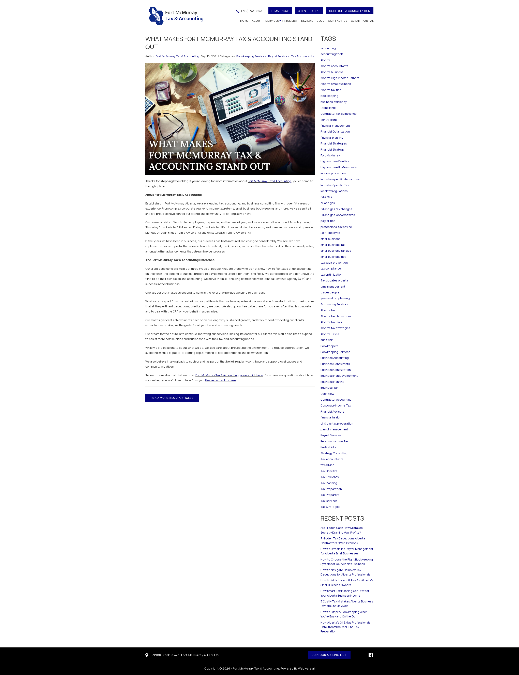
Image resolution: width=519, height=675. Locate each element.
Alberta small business (336, 84)
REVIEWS (307, 20)
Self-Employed (330, 233)
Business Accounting (335, 358)
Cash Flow (327, 394)
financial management (335, 125)
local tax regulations (334, 191)
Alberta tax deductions (336, 316)
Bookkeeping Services (251, 56)
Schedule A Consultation (349, 11)
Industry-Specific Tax (335, 185)
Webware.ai (306, 668)
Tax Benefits (329, 471)
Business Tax (329, 387)
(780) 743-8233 (252, 11)
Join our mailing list (329, 655)
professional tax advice (336, 227)
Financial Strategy (332, 149)
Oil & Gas (326, 197)
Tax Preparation (331, 489)
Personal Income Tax (334, 441)
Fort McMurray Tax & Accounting (269, 181)
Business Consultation (336, 370)
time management (333, 286)
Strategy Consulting (334, 453)
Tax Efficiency (330, 477)
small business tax (333, 245)
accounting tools (332, 54)
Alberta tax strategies (335, 328)
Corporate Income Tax (336, 405)
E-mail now (280, 11)
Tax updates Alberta (334, 280)
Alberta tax (328, 310)
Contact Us (338, 20)
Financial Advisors (332, 411)
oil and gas (328, 203)
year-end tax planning (335, 298)
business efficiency (333, 102)
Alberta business (332, 72)
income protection (333, 173)
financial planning (332, 137)
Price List (290, 20)
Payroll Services (278, 56)
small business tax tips (336, 250)
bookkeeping (329, 96)
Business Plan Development (339, 376)
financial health (331, 417)
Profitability (328, 447)
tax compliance (331, 268)
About (257, 20)
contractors (329, 120)
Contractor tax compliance (339, 114)
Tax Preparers (330, 495)
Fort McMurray (330, 155)
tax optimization (331, 274)
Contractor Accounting (336, 399)
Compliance (329, 108)
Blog (321, 20)
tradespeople (330, 292)
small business (330, 239)
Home (244, 20)
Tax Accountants (302, 56)
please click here (251, 375)
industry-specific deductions (340, 179)
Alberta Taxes (330, 334)
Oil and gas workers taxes (338, 215)
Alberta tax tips (331, 90)
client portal (309, 11)
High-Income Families (335, 161)
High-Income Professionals (339, 167)
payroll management (334, 429)
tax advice (327, 465)
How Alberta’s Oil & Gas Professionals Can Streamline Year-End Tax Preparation (345, 626)
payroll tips (328, 221)
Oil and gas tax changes (336, 209)
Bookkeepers (330, 346)
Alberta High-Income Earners (340, 78)
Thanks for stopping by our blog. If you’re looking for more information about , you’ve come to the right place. (229, 183)
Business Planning (332, 382)
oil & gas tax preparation (337, 423)
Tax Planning (329, 483)
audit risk (327, 340)
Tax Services (329, 501)
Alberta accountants (334, 66)
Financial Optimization (335, 131)
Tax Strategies (330, 507)
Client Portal (362, 20)
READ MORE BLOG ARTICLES (172, 398)
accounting (328, 48)
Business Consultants (335, 364)
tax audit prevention (334, 262)
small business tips (333, 257)
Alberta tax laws (331, 322)
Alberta (325, 60)
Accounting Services (334, 304)
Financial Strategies (334, 143)
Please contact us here (220, 380)
